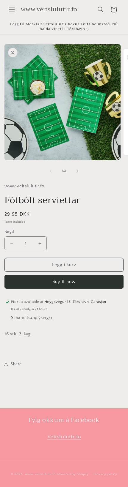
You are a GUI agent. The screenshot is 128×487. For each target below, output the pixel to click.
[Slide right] (77, 171)
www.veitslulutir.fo (40, 474)
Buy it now (64, 281)
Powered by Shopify (73, 474)
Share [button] (16, 364)
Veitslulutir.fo (64, 437)
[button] (11, 9)
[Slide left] (50, 171)
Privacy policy (105, 474)
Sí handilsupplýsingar (32, 317)
